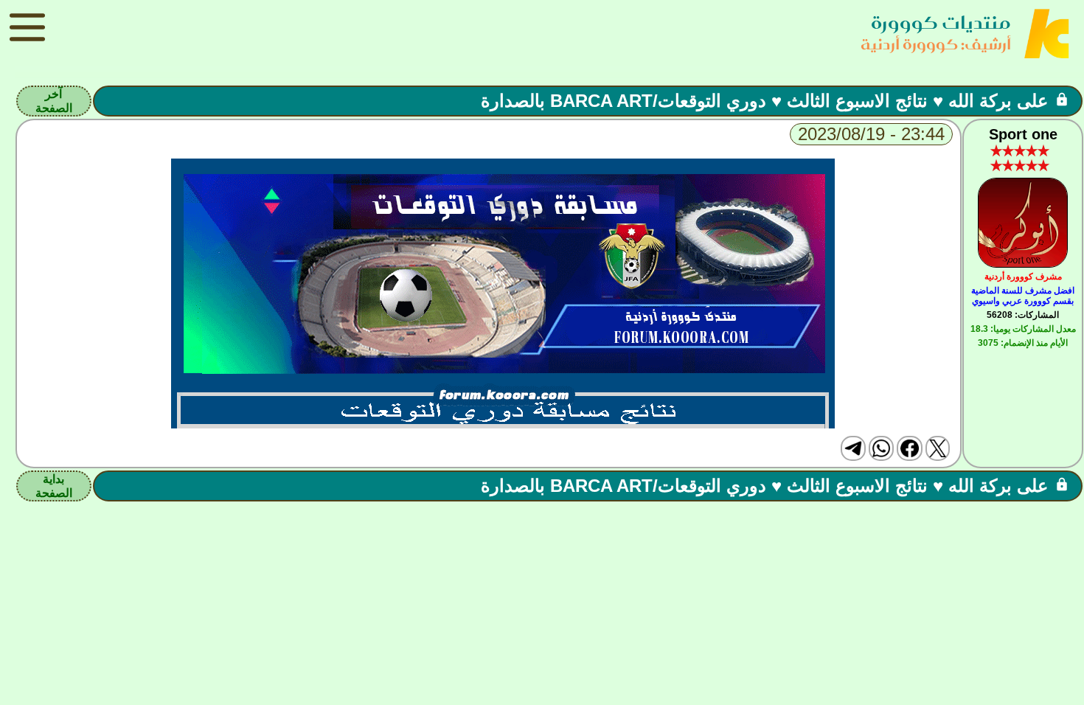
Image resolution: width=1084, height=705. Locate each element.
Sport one (1023, 134)
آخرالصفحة (53, 101)
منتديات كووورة (941, 22)
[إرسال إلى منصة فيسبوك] (909, 448)
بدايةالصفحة (53, 486)
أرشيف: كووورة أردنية (936, 44)
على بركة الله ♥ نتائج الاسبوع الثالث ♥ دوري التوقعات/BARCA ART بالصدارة (764, 101)
